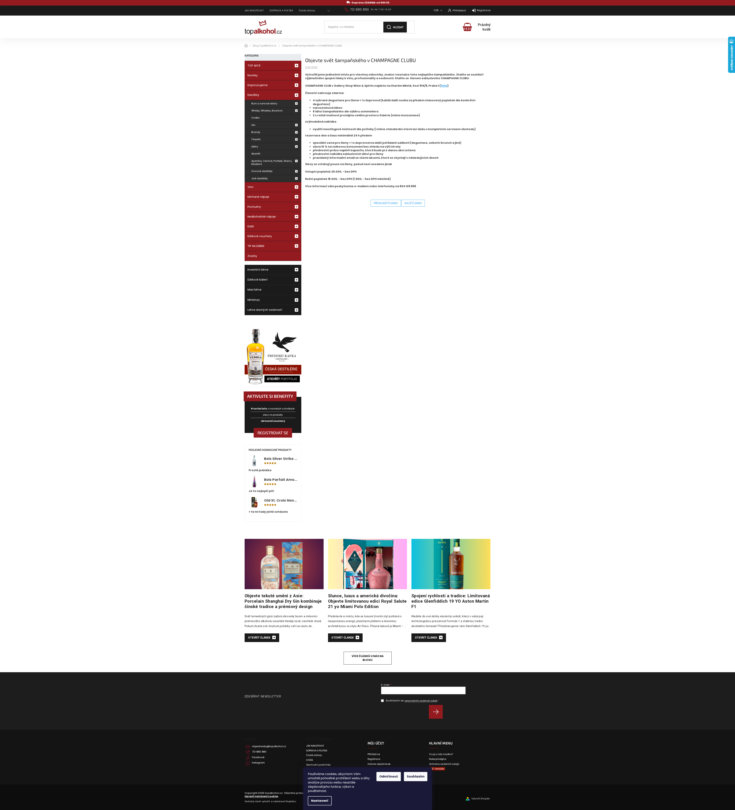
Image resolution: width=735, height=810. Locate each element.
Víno (250, 187)
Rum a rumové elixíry (264, 103)
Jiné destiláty (259, 178)
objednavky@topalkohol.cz (269, 746)
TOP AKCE (254, 65)
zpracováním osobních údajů (420, 700)
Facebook (258, 757)
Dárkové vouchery (259, 236)
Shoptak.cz (290, 801)
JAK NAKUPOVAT (254, 10)
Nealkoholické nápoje (261, 216)
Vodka (255, 117)
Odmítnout (388, 776)
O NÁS (309, 760)
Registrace (484, 10)
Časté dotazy (307, 10)
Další (250, 226)
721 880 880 (259, 752)
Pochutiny (254, 207)
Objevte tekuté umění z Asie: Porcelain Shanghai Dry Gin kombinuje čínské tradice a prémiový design (283, 601)
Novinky (252, 75)
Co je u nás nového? (441, 754)
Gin (253, 125)
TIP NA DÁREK (255, 246)
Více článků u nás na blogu (368, 658)
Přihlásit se (437, 712)
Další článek (413, 203)
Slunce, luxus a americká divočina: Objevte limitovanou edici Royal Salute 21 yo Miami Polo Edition (367, 601)
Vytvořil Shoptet (480, 798)
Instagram (258, 762)
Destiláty (253, 95)
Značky (252, 256)
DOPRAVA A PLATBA (281, 10)
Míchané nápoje (258, 197)
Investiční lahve (257, 270)
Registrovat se (272, 432)
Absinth (255, 153)
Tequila (256, 139)
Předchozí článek (386, 203)
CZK (436, 10)
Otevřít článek (259, 637)
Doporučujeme (257, 85)
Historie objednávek (379, 764)
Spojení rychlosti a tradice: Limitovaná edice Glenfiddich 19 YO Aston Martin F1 (450, 601)
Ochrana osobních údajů (444, 764)
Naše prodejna (437, 759)
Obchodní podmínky (318, 764)
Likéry (254, 146)
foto (444, 86)
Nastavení (319, 800)
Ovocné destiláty (261, 171)
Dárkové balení (257, 280)
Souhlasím (415, 776)
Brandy (255, 132)
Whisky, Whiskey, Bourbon (267, 110)
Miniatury (253, 300)
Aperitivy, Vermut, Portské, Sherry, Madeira (271, 162)
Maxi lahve (254, 290)
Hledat (398, 27)
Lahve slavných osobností (264, 310)
